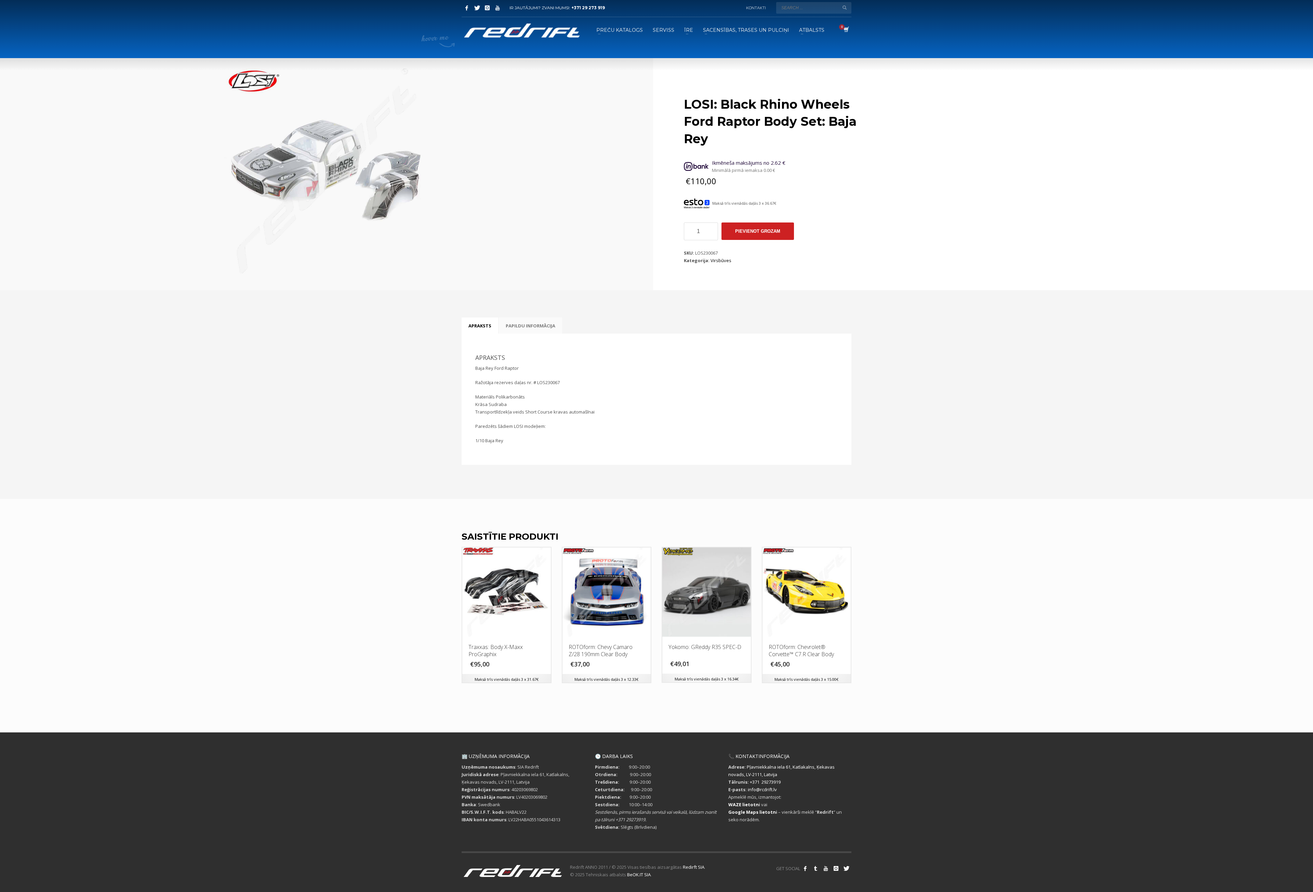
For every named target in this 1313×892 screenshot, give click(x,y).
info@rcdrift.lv (762, 789)
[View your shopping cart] (845, 30)
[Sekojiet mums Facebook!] (805, 868)
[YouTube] (497, 8)
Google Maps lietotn (752, 812)
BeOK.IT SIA (639, 874)
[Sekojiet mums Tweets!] (846, 868)
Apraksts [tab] (479, 326)
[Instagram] (487, 8)
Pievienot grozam (757, 231)
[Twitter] (477, 8)
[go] (844, 7)
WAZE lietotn (743, 804)
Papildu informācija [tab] (530, 326)
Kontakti (756, 7)
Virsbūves (721, 260)
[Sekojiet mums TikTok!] (815, 868)
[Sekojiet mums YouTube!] (826, 868)
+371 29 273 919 (588, 7)
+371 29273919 (765, 782)
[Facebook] (467, 8)
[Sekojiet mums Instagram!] (836, 868)
